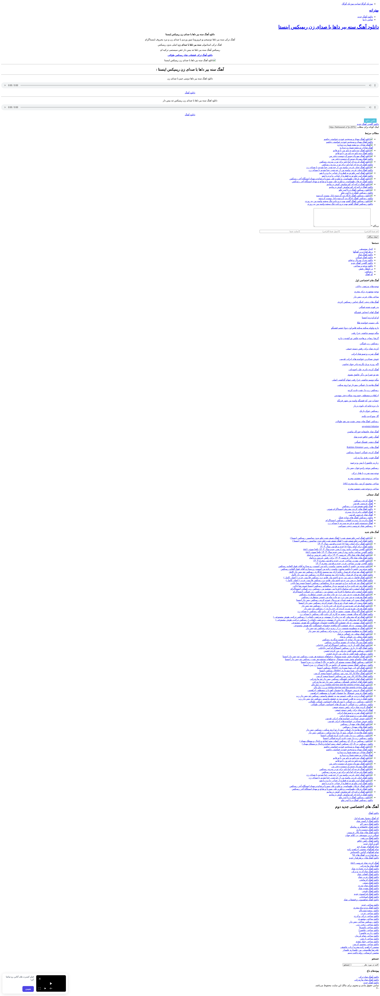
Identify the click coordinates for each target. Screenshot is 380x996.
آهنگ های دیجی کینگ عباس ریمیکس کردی (358, 302)
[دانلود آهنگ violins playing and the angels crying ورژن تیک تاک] (342, 684)
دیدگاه (375, 226)
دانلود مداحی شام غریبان (367, 936)
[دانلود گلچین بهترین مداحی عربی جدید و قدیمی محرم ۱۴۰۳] (343, 560)
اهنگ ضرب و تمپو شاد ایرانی (365, 354)
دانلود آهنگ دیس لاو (369, 824)
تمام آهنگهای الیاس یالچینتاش (364, 852)
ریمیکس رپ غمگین (369, 343)
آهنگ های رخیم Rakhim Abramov (363, 447)
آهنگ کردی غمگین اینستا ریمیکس (362, 452)
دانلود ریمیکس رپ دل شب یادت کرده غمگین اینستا (348, 738)
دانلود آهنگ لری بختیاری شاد (365, 868)
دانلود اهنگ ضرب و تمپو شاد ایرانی (356, 715)
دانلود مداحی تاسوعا (369, 927)
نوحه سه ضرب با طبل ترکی (365, 473)
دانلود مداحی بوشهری (368, 919)
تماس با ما (368, 19)
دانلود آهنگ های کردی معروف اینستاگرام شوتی (350, 509)
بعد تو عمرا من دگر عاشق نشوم (363, 374)
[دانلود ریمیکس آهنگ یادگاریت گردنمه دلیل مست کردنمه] (344, 195)
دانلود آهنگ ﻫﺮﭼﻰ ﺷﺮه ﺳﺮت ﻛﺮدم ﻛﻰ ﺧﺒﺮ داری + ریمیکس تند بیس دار (338, 608)
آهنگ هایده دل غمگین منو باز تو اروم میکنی (358, 385)
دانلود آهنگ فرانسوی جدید (366, 894)
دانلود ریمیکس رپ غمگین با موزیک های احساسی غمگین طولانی (342, 704)
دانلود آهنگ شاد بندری (368, 885)
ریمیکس (369, 271)
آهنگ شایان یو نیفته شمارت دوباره (356, 147)
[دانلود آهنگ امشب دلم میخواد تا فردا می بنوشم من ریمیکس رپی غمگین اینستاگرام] (331, 588)
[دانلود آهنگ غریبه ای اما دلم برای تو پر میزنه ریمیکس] (346, 161)
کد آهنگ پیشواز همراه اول (366, 818)
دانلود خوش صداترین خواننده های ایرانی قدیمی (350, 721)
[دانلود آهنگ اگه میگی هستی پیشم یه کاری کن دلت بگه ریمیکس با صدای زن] (335, 611)
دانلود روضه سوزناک (369, 910)
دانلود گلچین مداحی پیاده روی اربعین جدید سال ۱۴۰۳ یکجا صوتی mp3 (339, 552)
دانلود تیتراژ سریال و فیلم (360, 260)
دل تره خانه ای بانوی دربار (366, 406)
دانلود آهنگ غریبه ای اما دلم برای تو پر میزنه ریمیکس (347, 164)
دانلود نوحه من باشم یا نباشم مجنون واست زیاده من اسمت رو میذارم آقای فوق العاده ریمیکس (327, 569)
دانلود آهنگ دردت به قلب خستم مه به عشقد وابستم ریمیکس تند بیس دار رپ (336, 698)
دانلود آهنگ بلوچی (370, 891)
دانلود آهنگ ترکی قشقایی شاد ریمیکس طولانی (190, 55)
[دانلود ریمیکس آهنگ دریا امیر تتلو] (356, 190)
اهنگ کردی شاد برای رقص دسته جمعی (354, 710)
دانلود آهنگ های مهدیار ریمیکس (358, 727)
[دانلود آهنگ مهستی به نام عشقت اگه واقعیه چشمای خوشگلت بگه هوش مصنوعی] (332, 622)
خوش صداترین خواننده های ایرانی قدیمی (359, 359)
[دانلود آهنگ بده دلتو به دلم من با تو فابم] (353, 150)
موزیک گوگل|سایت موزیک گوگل (357, 4)
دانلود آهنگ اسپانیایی (369, 897)
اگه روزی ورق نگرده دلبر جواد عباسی (360, 364)
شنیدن (28, 989)
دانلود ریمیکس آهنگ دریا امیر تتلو (357, 192)
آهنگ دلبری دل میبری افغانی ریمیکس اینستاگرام (349, 520)
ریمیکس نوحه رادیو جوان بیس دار (362, 468)
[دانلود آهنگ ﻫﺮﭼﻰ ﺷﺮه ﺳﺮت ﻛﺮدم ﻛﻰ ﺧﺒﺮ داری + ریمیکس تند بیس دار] (337, 605)
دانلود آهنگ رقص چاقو (368, 841)
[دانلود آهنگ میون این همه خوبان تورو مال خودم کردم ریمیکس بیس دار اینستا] (334, 600)
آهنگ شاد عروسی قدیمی (361, 514)
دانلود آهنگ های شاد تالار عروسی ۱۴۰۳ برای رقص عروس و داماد (341, 557)
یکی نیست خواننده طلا (368, 322)
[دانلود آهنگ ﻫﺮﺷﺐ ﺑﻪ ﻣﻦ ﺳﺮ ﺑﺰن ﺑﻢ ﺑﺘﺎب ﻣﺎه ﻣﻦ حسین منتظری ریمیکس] (336, 594)
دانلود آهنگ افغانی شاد (368, 874)
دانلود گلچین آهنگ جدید (368, 124)
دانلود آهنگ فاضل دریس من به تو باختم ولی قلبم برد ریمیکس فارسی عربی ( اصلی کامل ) (329, 580)
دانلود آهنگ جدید (365, 16)
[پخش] (45, 988)
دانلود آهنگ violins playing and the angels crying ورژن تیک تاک (343, 687)
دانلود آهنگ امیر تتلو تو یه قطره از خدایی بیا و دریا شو (347, 176)
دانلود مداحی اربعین (369, 938)
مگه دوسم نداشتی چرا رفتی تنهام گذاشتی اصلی (355, 380)
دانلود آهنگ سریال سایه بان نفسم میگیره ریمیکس (348, 642)
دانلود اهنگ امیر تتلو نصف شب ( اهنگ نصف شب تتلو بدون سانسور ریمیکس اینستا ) (332, 541)
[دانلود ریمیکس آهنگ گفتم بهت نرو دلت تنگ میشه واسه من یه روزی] (339, 201)
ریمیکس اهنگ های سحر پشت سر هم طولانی (357, 421)
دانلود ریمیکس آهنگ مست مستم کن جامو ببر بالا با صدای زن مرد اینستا (338, 665)
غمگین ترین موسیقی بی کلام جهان (362, 835)
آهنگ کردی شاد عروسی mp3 (365, 863)
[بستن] (39, 978)
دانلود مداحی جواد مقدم (367, 941)
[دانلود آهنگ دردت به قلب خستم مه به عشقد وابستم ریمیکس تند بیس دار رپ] (334, 696)
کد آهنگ (369, 274)
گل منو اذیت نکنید (370, 416)
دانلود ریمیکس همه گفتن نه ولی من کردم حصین (349, 653)
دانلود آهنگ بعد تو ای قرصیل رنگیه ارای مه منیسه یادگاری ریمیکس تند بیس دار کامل (332, 574)
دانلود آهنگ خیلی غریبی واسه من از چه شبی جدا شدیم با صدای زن (341, 170)
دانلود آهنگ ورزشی (369, 838)
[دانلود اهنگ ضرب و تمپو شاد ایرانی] (355, 713)
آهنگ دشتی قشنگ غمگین (366, 442)
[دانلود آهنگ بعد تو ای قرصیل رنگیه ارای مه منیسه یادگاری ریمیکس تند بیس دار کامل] (331, 572)
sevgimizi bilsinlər (370, 426)
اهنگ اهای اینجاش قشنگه (366, 312)
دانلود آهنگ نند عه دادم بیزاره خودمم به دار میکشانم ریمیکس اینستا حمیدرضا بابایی (333, 586)
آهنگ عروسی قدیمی (363, 503)
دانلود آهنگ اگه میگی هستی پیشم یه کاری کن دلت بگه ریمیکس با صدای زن (336, 614)
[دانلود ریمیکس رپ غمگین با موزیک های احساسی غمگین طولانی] (340, 701)
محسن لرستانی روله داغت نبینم (363, 952)
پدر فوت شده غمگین (369, 307)
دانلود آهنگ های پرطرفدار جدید (364, 858)
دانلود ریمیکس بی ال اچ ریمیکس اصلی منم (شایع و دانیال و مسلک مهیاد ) (337, 744)
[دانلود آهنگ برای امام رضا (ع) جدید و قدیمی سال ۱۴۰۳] (345, 543)
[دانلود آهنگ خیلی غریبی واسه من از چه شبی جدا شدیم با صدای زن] (339, 167)
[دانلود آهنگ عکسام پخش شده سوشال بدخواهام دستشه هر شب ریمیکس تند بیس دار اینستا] (328, 656)
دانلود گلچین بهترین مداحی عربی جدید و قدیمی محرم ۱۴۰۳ (344, 563)
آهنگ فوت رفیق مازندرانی (366, 457)
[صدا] (51, 988)
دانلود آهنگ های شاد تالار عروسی (363, 832)
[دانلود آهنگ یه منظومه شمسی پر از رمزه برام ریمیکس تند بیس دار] (339, 628)
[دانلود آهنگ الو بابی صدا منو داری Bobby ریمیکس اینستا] (345, 667)
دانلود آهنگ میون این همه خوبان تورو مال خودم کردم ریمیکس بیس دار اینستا (336, 603)
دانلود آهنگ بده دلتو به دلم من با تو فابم (354, 153)
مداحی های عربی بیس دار (366, 296)
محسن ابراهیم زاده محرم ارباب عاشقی (359, 947)
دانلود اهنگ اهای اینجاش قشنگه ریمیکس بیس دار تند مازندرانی (342, 682)
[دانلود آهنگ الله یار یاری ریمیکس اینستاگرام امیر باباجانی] (344, 645)
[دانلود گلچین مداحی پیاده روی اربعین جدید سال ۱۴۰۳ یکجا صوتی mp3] (338, 549)
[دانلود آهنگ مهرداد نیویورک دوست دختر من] (351, 156)
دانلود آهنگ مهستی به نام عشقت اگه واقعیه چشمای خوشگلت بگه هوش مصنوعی (333, 625)
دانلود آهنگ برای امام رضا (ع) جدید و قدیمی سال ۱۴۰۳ (346, 546)
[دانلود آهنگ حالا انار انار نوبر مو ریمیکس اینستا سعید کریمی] (343, 673)
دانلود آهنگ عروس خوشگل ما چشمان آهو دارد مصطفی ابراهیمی (341, 693)
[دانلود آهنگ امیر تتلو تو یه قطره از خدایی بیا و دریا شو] (346, 173)
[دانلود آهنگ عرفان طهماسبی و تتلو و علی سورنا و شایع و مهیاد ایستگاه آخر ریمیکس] (331, 178)
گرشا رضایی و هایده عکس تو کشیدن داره (358, 338)
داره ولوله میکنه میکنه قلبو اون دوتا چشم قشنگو (355, 328)
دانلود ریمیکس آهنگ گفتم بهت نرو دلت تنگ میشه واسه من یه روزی (340, 204)
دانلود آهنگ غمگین (364, 257)
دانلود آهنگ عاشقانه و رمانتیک (364, 826)
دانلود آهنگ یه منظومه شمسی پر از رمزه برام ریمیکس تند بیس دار (340, 631)
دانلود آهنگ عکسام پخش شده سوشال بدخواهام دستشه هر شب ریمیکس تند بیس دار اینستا (329, 659)
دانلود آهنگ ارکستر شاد (367, 821)
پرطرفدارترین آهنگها (363, 251)
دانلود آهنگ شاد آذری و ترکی (365, 871)
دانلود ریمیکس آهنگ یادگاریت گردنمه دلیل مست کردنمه (346, 198)
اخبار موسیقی (366, 249)
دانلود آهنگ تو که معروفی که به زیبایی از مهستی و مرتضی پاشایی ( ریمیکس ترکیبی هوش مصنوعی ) (324, 619)
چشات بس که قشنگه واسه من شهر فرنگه (358, 400)
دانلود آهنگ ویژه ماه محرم (366, 907)
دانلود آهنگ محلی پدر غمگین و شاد (356, 636)
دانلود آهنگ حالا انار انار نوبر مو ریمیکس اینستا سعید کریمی (344, 676)
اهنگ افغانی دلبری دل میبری (359, 512)
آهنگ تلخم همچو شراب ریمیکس (357, 506)
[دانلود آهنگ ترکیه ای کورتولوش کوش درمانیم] (350, 184)
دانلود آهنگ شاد (365, 254)
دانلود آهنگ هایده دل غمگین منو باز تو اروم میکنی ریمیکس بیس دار (340, 732)
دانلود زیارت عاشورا (369, 933)
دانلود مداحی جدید (370, 905)
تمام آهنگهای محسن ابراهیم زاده (363, 849)
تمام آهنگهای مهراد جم (368, 846)
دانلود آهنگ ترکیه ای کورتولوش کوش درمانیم (351, 187)
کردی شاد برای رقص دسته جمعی (362, 348)
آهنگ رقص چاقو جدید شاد (366, 437)
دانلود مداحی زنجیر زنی (367, 924)
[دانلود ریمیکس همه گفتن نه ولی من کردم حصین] (348, 651)
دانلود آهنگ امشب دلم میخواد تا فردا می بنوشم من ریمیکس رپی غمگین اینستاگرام (333, 591)
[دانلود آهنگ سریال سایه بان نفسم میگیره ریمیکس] (347, 639)
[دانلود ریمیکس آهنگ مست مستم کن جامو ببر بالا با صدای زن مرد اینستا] (337, 662)
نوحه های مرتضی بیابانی (367, 286)
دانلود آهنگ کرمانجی (369, 880)
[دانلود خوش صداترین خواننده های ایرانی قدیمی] (349, 718)
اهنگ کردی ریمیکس (363, 500)
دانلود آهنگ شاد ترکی (368, 977)
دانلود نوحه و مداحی (363, 266)
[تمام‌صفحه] (39, 988)
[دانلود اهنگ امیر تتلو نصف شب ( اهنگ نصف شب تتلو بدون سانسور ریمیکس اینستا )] (331, 538)
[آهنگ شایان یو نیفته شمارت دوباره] (355, 144)
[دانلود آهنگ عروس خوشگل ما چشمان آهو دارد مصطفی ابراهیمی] (340, 690)
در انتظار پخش (366, 268)
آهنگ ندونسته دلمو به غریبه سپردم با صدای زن (350, 523)
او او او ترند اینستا (370, 317)
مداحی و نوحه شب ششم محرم (363, 488)
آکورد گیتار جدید (371, 843)
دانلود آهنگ (190, 92)
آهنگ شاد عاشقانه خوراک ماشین (363, 431)
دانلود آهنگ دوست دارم (367, 829)
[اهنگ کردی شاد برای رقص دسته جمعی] (352, 707)
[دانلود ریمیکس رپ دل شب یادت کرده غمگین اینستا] (347, 735)
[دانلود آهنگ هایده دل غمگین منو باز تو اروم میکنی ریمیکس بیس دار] (339, 729)
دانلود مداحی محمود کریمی (366, 944)
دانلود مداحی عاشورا (368, 930)
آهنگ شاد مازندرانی (369, 866)
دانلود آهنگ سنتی (370, 882)
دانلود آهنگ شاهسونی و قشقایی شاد (361, 899)
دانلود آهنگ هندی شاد (368, 888)
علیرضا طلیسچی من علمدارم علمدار (361, 950)
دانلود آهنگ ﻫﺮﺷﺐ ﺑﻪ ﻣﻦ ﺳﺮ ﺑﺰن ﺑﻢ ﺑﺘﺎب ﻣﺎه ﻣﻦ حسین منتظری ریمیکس (337, 597)
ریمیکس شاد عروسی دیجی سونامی (355, 526)
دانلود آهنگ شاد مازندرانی (366, 979)
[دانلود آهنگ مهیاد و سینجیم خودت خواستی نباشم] (348, 139)
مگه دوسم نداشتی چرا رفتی (365, 333)
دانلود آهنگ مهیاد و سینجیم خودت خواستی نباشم (349, 142)
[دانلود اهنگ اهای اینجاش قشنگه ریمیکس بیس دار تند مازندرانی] (341, 679)
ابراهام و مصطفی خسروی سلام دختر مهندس (356, 395)
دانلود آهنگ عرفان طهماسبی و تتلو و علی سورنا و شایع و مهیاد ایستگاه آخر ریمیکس (332, 181)
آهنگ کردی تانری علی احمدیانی (364, 369)
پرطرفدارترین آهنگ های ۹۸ (365, 855)
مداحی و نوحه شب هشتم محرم (363, 478)
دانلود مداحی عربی (370, 913)
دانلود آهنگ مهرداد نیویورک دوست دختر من (352, 159)
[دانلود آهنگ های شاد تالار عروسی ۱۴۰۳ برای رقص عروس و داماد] (340, 555)
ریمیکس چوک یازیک (369, 411)
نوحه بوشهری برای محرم (366, 291)
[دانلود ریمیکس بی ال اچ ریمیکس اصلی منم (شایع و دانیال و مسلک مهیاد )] (336, 741)
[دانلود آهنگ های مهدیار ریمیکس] (356, 724)
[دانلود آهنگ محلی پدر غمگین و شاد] (355, 634)
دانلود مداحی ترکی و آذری (366, 916)
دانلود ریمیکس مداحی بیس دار (364, 921)
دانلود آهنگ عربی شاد (368, 877)
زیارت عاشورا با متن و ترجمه (364, 462)
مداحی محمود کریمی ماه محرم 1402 (361, 483)
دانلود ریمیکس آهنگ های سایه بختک (356, 517)
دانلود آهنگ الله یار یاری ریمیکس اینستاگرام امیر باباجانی (345, 648)
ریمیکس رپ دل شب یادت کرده (363, 390)
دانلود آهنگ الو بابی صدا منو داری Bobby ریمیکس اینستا (346, 670)
